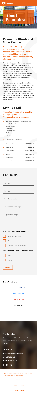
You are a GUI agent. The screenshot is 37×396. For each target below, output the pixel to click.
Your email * (8, 191)
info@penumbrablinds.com (14, 139)
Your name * (8, 183)
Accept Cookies (19, 380)
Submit (8, 267)
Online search (12, 241)
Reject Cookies (19, 385)
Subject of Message (11, 215)
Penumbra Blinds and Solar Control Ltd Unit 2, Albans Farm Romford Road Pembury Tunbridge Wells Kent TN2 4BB (18, 128)
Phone (10, 260)
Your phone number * (11, 199)
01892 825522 (10, 357)
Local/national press (14, 236)
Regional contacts (11, 360)
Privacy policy (19, 390)
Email (9, 255)
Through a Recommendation (17, 245)
